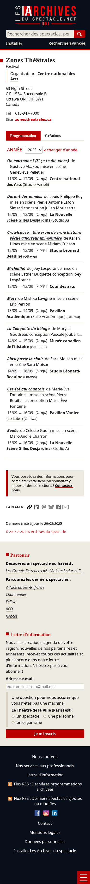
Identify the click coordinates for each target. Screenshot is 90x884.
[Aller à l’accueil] (45, 24)
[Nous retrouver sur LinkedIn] (54, 814)
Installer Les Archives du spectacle (45, 850)
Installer (14, 43)
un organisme (29, 722)
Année (15, 149)
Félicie (11, 601)
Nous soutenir (45, 756)
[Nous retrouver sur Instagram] (46, 814)
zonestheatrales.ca (33, 119)
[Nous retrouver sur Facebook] (37, 814)
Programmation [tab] (23, 136)
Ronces (12, 616)
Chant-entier (16, 594)
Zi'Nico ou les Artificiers (25, 587)
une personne (60, 716)
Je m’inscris (45, 733)
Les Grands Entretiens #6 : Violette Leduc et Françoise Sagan (45, 570)
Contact (45, 823)
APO (9, 609)
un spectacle (27, 716)
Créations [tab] (53, 136)
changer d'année (61, 150)
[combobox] (40, 34)
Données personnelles (45, 841)
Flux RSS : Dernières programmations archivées (48, 786)
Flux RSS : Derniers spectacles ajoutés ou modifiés (48, 801)
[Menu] (83, 877)
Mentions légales (45, 832)
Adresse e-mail (20, 679)
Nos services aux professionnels (45, 765)
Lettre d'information (45, 775)
